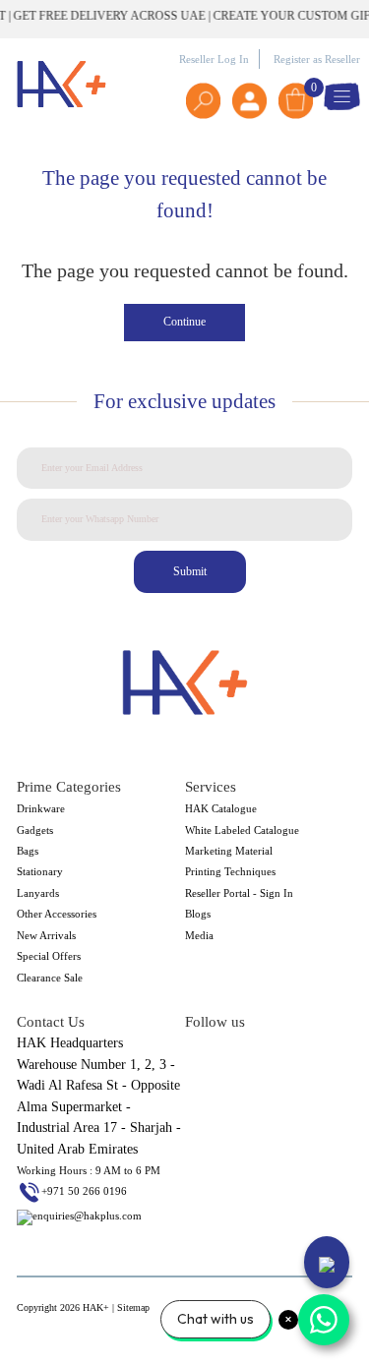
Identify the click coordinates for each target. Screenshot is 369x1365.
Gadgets (35, 830)
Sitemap (133, 1307)
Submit (190, 571)
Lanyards (38, 893)
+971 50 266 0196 (84, 1191)
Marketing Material (229, 851)
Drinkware (41, 808)
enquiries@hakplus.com (87, 1215)
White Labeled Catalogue (242, 830)
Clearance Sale (50, 977)
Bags (27, 851)
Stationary (40, 871)
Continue (184, 321)
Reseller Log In (214, 59)
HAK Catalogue (221, 808)
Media (199, 935)
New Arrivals (46, 935)
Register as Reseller (317, 59)
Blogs (198, 914)
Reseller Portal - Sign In (239, 893)
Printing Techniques (230, 871)
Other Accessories (56, 914)
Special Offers (49, 956)
